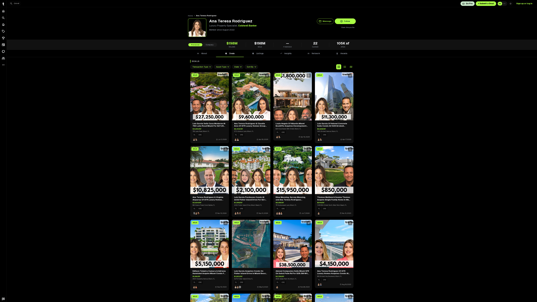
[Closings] (3, 24)
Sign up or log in (524, 3)
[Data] (3, 51)
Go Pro (469, 3)
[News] (3, 45)
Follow (347, 21)
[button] (3, 31)
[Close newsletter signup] (530, 257)
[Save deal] (225, 75)
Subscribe (507, 285)
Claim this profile (348, 27)
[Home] (3, 11)
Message (327, 21)
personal (195, 45)
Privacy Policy (514, 294)
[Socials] (3, 58)
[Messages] (3, 299)
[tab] (202, 53)
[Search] (3, 18)
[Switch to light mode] (510, 3)
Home (190, 16)
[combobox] (201, 67)
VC (504, 4)
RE (500, 4)
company (210, 45)
